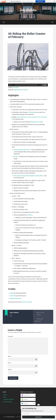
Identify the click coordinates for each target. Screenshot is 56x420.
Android (25, 89)
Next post (39, 321)
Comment (10, 336)
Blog (5, 397)
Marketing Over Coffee (37, 122)
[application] (28, 85)
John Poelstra (28, 9)
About (5, 394)
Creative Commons (27, 302)
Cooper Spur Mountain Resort (22, 149)
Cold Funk (12, 295)
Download (16, 87)
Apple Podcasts (18, 89)
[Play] (10, 85)
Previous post (40, 318)
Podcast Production (9, 399)
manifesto (30, 215)
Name (9, 356)
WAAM (15, 156)
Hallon (11, 293)
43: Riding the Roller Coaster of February (26, 35)
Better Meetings (8, 401)
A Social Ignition (31, 112)
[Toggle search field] (52, 22)
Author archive (11, 315)
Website (10, 369)
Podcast (38, 314)
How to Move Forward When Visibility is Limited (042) (28, 175)
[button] (28, 1)
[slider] (45, 85)
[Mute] (42, 85)
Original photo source (15, 298)
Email (9, 362)
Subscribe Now (40, 1)
